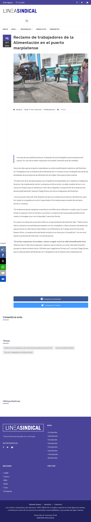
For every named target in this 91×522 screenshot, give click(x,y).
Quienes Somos (35, 504)
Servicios (47, 504)
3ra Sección (52, 440)
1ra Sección (52, 432)
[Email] (3, 273)
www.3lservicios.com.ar (45, 518)
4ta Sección (52, 443)
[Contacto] (87, 2)
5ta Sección (52, 447)
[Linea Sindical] (21, 10)
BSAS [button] (13, 29)
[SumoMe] (3, 279)
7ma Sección (53, 454)
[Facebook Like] (3, 249)
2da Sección (53, 436)
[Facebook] (78, 2)
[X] (3, 261)
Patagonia (8, 491)
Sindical (19, 110)
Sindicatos (41, 29)
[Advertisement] (51, 134)
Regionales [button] (26, 29)
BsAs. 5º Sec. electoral (33, 110)
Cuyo (6, 488)
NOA (6, 484)
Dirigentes (54, 29)
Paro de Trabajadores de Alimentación (18, 352)
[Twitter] (83, 2)
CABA (6, 473)
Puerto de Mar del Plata (64, 348)
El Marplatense (49, 110)
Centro (6, 477)
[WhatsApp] (3, 267)
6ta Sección (52, 451)
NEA (5, 480)
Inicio (5, 29)
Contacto (58, 504)
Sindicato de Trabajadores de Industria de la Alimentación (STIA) (28, 348)
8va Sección (52, 458)
